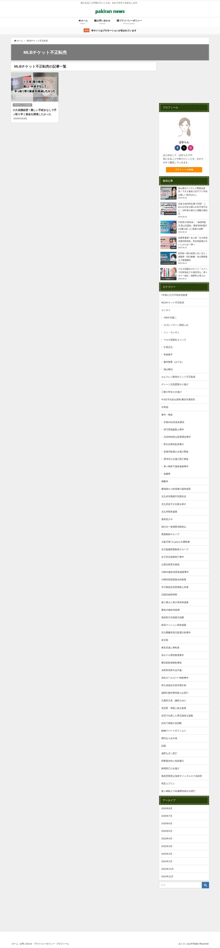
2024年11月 (167, 876)
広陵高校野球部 (169, 594)
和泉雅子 (168, 354)
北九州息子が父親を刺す (173, 504)
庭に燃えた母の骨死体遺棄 (174, 602)
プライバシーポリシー (44, 944)
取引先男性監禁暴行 (174, 444)
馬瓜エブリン (168, 783)
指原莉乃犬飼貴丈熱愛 (172, 617)
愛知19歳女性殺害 (170, 610)
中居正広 (168, 347)
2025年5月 (166, 831)
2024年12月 (167, 869)
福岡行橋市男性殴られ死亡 (174, 693)
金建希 (167, 474)
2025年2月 (166, 854)
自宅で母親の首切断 (171, 723)
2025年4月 (166, 838)
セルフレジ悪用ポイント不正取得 (178, 377)
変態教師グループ (170, 534)
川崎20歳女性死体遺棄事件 (175, 572)
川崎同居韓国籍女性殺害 (173, 579)
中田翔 (164, 407)
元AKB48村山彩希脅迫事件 (177, 437)
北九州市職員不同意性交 (173, 496)
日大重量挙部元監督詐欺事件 (176, 632)
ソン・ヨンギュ (171, 332)
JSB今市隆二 (170, 317)
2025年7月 (166, 816)
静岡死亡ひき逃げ (170, 768)
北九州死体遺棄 (169, 512)
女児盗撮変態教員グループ (174, 549)
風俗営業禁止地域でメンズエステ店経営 (181, 776)
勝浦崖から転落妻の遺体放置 (176, 489)
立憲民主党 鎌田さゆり (173, 700)
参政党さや (167, 519)
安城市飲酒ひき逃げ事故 (176, 451)
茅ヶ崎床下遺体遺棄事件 (176, 466)
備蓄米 (164, 481)
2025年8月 (166, 808)
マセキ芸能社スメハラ (175, 340)
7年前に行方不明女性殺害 (174, 295)
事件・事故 (167, 415)
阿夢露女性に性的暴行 (172, 761)
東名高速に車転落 (170, 647)
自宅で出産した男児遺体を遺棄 (177, 715)
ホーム (15, 944)
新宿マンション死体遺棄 (173, 625)
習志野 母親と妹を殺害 (173, 708)
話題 (163, 746)
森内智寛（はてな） (174, 362)
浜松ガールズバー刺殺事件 (174, 678)
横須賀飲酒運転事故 (171, 663)
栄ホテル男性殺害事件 (172, 655)
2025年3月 (166, 846)
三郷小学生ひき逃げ (171, 392)
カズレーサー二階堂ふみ (176, 325)
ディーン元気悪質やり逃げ (174, 384)
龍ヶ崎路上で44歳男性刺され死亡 (178, 791)
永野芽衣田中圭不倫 (171, 670)
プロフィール (62, 944)
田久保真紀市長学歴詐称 (173, 685)
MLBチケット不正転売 (22, 105)
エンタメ (165, 310)
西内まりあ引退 (169, 738)
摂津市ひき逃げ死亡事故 (176, 459)
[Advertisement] (184, 82)
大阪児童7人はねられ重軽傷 (175, 542)
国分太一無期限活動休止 (173, 527)
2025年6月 (166, 823)
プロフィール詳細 (184, 170)
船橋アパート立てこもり (173, 731)
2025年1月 (166, 861)
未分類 (164, 640)
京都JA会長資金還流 (174, 422)
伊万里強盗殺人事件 (174, 429)
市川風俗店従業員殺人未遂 (174, 587)
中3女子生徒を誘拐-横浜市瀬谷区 (178, 399)
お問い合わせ (26, 944)
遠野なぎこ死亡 (169, 753)
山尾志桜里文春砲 (170, 564)
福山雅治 (168, 369)
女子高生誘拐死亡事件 (172, 557)
